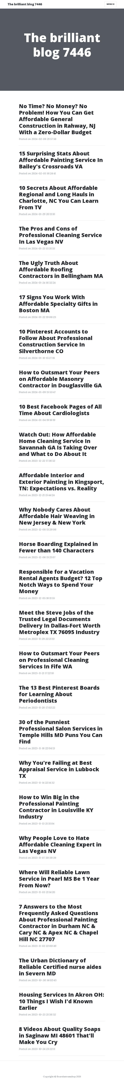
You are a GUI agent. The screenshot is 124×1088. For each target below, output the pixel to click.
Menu (110, 4)
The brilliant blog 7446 (25, 4)
